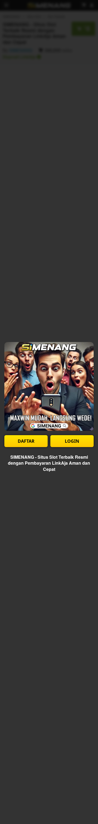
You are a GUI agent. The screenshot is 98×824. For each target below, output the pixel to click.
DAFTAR (26, 441)
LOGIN (72, 441)
